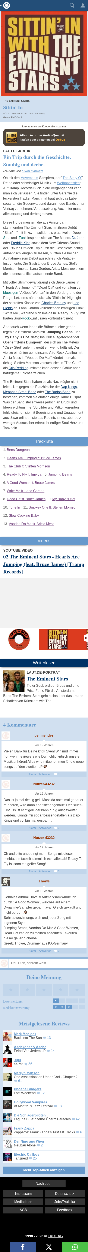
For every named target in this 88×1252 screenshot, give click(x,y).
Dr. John (78, 238)
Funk (22, 238)
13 (49, 1038)
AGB (23, 1210)
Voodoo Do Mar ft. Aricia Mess (31, 524)
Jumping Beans (60, 474)
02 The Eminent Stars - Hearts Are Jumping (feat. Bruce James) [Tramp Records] (43, 564)
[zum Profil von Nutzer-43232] (5, 784)
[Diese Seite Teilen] (23, 1247)
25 (35, 1158)
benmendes (44, 735)
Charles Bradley (53, 303)
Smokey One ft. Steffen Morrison (53, 507)
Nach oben (44, 1183)
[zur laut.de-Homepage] (5, 5)
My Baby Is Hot (63, 499)
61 (20, 1081)
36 (30, 1064)
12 (43, 1093)
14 (53, 1051)
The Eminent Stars (16, 100)
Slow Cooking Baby (24, 515)
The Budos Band (57, 392)
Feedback (64, 1210)
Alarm (32, 774)
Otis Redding (18, 368)
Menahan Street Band (19, 392)
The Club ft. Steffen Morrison (28, 466)
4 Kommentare (19, 724)
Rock (26, 318)
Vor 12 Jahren (44, 745)
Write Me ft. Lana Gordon (25, 491)
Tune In (14, 507)
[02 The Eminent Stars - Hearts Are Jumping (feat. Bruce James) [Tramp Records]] (19, 639)
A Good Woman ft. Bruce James (31, 483)
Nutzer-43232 (44, 784)
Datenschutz (64, 1193)
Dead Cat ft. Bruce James (26, 499)
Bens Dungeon (18, 450)
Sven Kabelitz (32, 171)
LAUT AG (55, 1236)
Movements (29, 178)
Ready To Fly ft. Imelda (24, 474)
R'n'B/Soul (16, 117)
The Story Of (72, 178)
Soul (6, 238)
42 (78, 1119)
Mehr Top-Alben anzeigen (44, 1170)
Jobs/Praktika (64, 1202)
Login (82, 5)
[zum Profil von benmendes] (5, 735)
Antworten (45, 774)
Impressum (23, 1193)
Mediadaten (23, 1202)
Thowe (44, 881)
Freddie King (21, 243)
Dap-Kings (69, 387)
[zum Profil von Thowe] (5, 881)
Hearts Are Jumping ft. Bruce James (34, 458)
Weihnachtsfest (68, 183)
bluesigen (10, 292)
